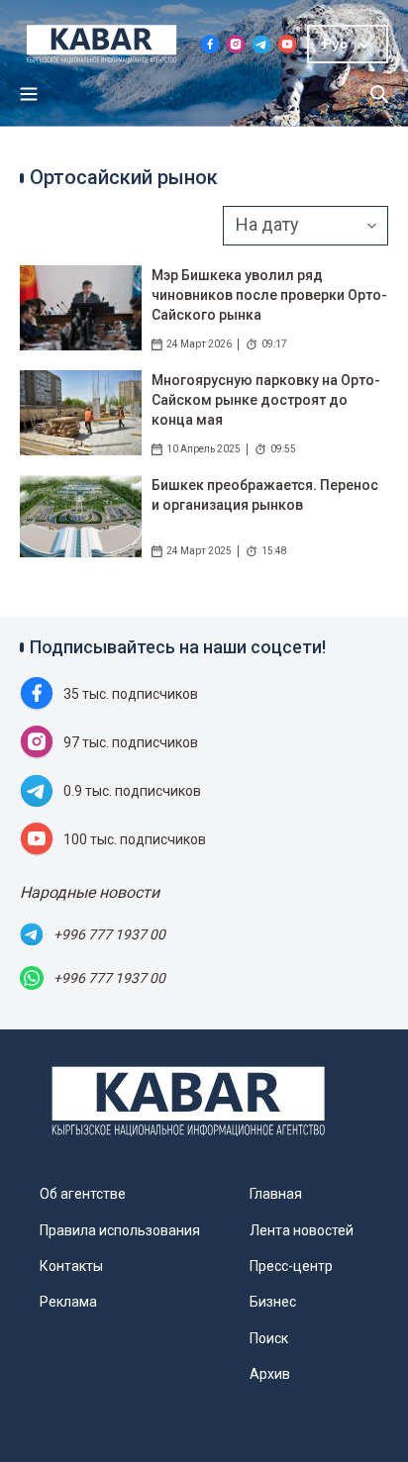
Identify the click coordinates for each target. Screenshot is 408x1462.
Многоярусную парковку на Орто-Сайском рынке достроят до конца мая (266, 400)
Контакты (71, 1266)
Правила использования (120, 1230)
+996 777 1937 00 (109, 934)
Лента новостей (302, 1230)
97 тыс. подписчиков (130, 742)
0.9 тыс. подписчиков (132, 791)
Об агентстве (83, 1194)
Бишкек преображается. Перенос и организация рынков (265, 495)
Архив (270, 1374)
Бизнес (273, 1302)
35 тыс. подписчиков (130, 694)
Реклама (68, 1302)
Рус (335, 43)
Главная (276, 1194)
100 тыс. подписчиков (134, 839)
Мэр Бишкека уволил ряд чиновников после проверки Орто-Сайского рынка (269, 295)
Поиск (269, 1338)
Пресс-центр (291, 1266)
